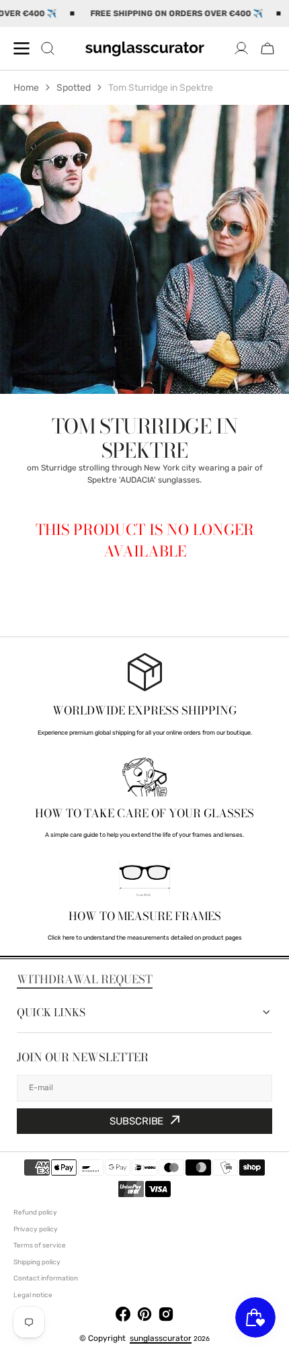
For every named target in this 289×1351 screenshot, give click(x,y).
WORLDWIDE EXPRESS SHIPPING (144, 710)
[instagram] (166, 1316)
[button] (267, 48)
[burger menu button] (21, 48)
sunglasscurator (161, 1338)
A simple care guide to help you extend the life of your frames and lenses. (144, 834)
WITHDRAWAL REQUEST (85, 979)
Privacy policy (35, 1229)
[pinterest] (144, 1316)
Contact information (45, 1278)
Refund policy (35, 1213)
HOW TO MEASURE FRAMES (145, 916)
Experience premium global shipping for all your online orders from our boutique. (145, 732)
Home (26, 87)
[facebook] (123, 1316)
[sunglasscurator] (144, 48)
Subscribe (137, 1121)
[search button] (48, 48)
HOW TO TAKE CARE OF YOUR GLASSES (144, 813)
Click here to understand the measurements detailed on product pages (145, 937)
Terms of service (39, 1245)
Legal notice (32, 1295)
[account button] (241, 48)
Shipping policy (36, 1262)
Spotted (73, 87)
